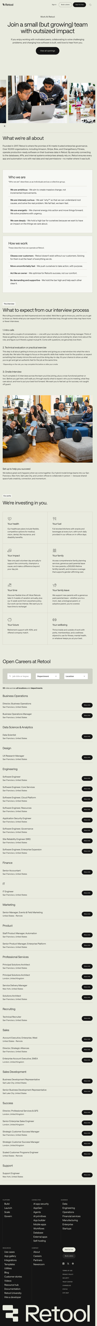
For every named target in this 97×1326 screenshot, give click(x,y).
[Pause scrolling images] (4, 126)
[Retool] (8, 5)
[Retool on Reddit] (73, 1263)
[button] (47, 676)
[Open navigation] (90, 4)
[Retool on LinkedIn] (63, 1263)
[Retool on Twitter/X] (68, 1263)
